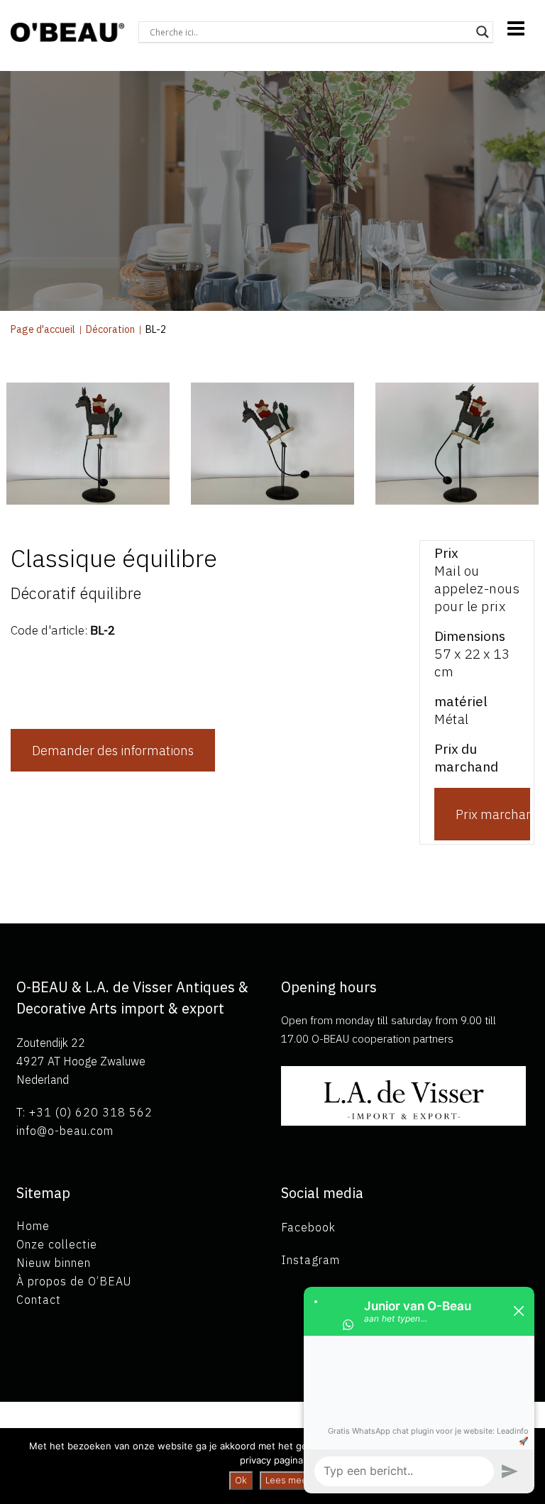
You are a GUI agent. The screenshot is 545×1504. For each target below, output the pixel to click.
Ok (241, 1480)
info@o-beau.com (65, 1131)
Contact (38, 1299)
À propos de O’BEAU (73, 1281)
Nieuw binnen (53, 1263)
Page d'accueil (43, 329)
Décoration (110, 329)
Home (33, 1226)
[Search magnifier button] (482, 32)
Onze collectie (56, 1244)
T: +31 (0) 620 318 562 (84, 1112)
